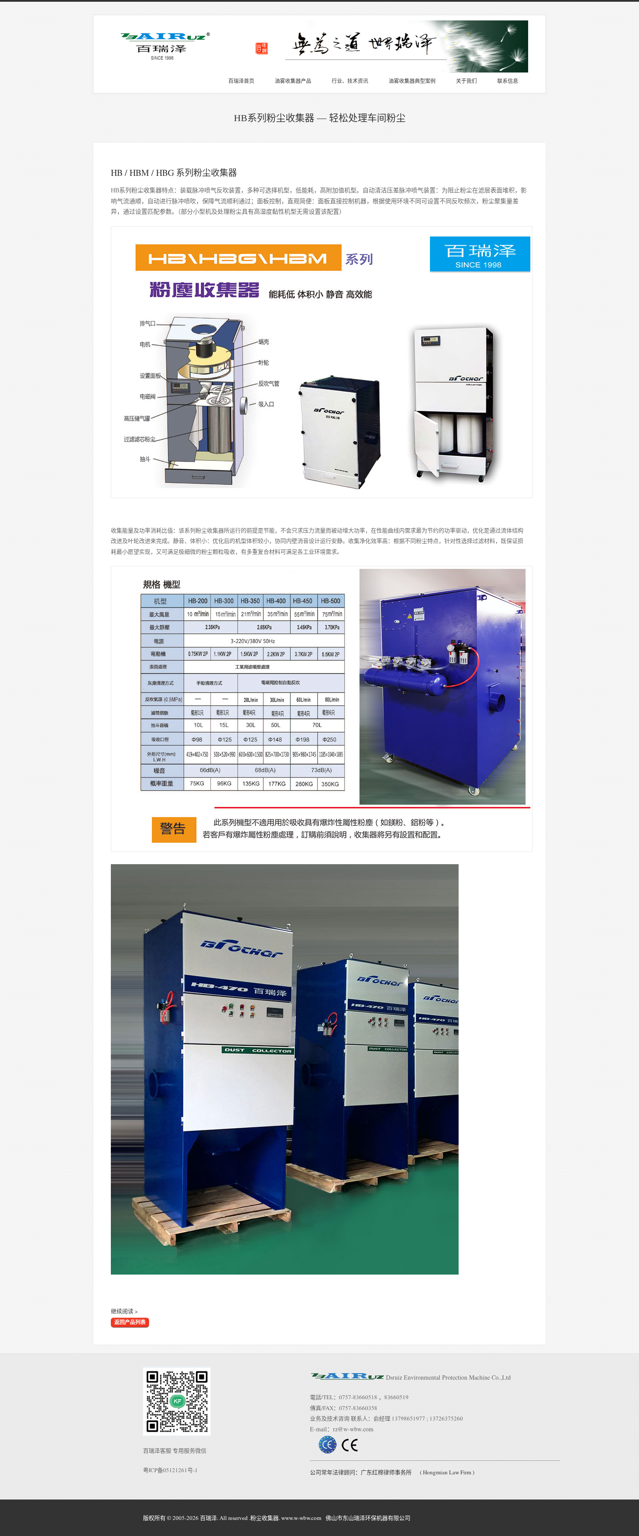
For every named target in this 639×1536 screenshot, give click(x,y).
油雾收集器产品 (293, 81)
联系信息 (507, 81)
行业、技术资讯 (350, 81)
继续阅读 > (124, 1311)
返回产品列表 (130, 1322)
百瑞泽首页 (241, 81)
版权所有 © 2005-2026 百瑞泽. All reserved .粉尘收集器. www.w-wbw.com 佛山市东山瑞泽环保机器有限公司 (276, 1518)
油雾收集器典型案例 (412, 81)
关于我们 (466, 81)
